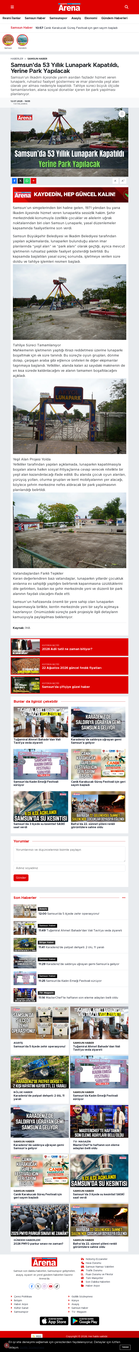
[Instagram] (44, 1286)
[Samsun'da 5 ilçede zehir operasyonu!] (40, 1023)
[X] (38, 1286)
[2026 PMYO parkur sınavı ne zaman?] (40, 1220)
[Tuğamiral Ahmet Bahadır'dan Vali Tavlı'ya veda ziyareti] (41, 721)
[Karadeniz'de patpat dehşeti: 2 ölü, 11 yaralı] (40, 1072)
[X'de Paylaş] (20, 181)
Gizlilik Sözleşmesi (82, 1296)
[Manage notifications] (6, 1345)
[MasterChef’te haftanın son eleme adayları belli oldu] (99, 1121)
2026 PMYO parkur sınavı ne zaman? (38, 1243)
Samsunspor (58, 18)
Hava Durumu (93, 1263)
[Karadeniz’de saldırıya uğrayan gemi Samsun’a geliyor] (98, 721)
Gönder (21, 877)
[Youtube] (50, 1286)
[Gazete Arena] (69, 7)
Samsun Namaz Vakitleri (100, 1267)
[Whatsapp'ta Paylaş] (27, 181)
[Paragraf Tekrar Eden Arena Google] (74, 195)
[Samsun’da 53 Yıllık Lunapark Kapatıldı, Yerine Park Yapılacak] (69, 142)
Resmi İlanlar (12, 18)
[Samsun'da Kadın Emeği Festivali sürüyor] (41, 764)
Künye (75, 1300)
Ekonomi (91, 18)
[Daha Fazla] (33, 181)
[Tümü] (123, 897)
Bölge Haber (46, 942)
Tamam (125, 1347)
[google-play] (85, 1320)
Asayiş (76, 18)
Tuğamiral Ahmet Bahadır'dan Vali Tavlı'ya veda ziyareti (80, 930)
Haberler (17, 59)
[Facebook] (32, 1286)
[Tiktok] (57, 1286)
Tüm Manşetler (94, 1278)
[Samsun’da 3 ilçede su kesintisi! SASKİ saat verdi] (41, 806)
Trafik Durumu (94, 1270)
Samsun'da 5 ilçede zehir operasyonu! (69, 913)
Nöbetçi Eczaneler (96, 1259)
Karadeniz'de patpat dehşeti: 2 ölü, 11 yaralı (71, 947)
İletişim (18, 1300)
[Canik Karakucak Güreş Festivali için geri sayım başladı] (98, 764)
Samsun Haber (35, 18)
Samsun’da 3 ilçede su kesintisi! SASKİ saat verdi (72, 27)
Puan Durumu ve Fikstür (99, 1274)
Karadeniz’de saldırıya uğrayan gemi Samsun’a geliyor (79, 964)
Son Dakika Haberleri (98, 1282)
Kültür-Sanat (21, 1308)
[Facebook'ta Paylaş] (14, 181)
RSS (38, 1336)
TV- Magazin (46, 993)
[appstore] (54, 1320)
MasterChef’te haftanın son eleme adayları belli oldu (78, 997)
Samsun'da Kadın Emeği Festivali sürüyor (70, 980)
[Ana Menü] (12, 7)
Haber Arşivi (93, 1286)
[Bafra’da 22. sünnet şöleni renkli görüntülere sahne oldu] (98, 806)
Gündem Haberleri (114, 18)
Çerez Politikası (23, 1296)
